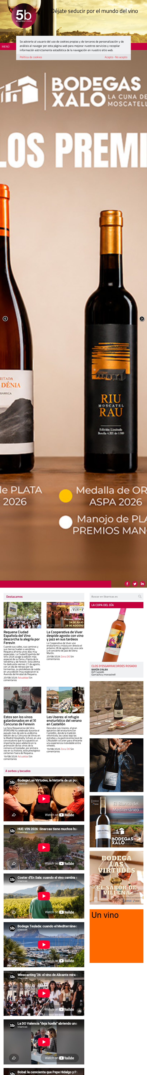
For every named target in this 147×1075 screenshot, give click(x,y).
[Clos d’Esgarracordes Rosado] (116, 635)
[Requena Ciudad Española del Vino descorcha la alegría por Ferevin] (22, 615)
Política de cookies (31, 57)
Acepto (109, 57)
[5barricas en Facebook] (127, 584)
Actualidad (23, 677)
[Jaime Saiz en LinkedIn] (142, 584)
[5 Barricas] (24, 16)
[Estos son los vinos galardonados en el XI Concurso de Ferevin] (22, 700)
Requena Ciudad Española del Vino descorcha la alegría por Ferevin (22, 637)
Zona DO (65, 656)
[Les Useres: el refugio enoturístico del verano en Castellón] (65, 700)
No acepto (121, 57)
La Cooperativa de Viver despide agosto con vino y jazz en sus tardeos (65, 635)
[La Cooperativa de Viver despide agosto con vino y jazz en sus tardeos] (65, 615)
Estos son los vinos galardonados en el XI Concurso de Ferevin (20, 720)
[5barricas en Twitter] (135, 584)
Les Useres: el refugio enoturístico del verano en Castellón (64, 720)
